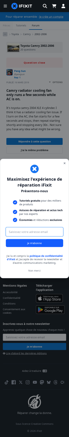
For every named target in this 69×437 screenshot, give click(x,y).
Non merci (34, 270)
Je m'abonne (34, 243)
